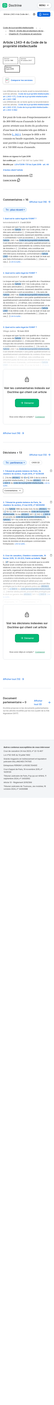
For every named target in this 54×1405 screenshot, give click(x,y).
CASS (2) (36, 462)
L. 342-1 (16, 134)
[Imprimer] (34, 14)
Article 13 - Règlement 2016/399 (18, 782)
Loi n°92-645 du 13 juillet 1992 (17, 755)
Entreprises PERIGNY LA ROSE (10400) (20, 765)
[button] (27, 170)
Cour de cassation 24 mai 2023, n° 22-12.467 (23, 751)
